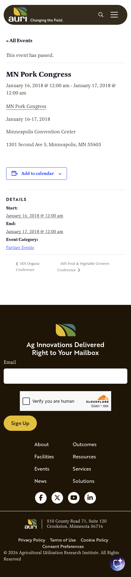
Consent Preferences (63, 546)
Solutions (83, 480)
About (41, 444)
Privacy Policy (31, 540)
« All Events (19, 40)
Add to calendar (37, 173)
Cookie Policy (94, 540)
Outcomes (85, 444)
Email (10, 362)
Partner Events (20, 247)
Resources (84, 456)
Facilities (44, 456)
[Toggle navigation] (114, 14)
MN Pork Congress (26, 106)
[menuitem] (46, 444)
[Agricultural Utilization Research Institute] (36, 14)
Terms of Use (63, 540)
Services (82, 468)
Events (41, 468)
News (40, 480)
